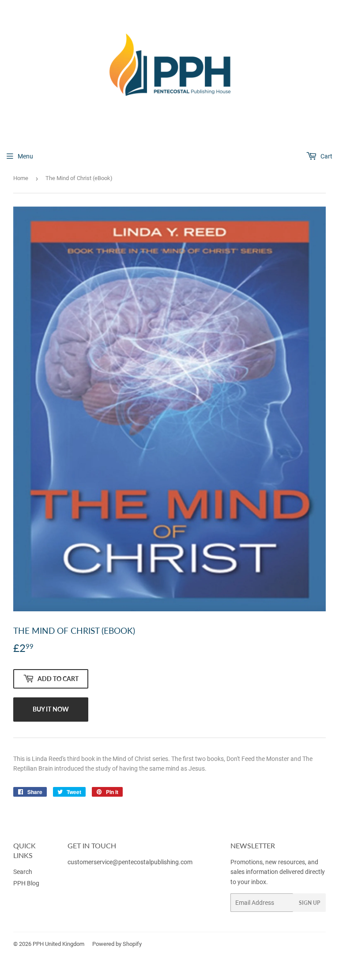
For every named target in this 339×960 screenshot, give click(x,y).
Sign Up (309, 903)
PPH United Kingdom (58, 944)
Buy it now (51, 709)
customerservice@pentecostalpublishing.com (131, 862)
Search (22, 871)
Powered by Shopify (117, 944)
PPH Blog (26, 883)
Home (20, 178)
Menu (25, 156)
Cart (325, 156)
